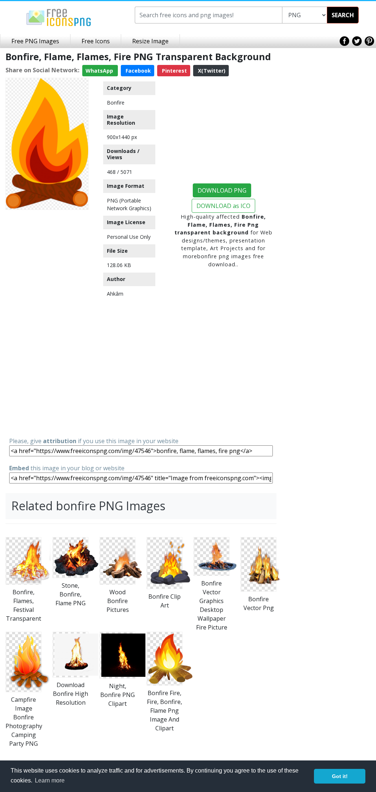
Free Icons (96, 41)
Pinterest (173, 70)
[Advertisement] (47, 323)
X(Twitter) (210, 70)
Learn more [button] (50, 780)
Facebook (137, 70)
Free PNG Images (35, 41)
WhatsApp (100, 70)
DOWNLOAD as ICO (223, 206)
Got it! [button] (340, 776)
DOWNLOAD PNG (222, 190)
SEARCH (343, 15)
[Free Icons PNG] (58, 17)
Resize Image (150, 41)
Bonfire (115, 102)
